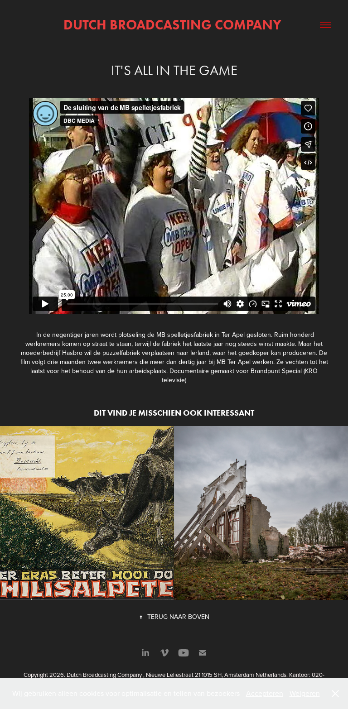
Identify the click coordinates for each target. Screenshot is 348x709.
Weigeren (305, 693)
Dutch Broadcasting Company (174, 24)
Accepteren (264, 693)
